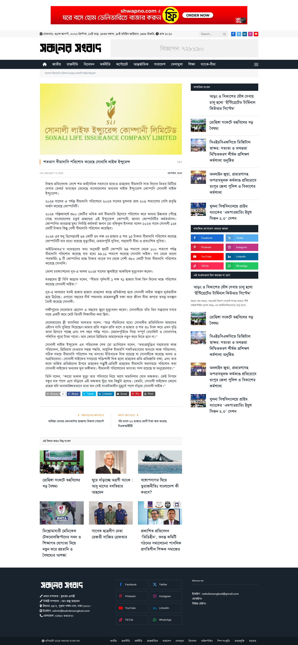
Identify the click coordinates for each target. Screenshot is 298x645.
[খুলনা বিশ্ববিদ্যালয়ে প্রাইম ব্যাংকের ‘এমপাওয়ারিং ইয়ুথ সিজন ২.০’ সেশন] (198, 209)
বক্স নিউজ (172, 173)
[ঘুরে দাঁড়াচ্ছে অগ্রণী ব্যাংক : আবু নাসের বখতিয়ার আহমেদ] (111, 462)
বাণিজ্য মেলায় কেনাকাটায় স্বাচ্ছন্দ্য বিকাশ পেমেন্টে (76, 421)
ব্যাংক (179, 173)
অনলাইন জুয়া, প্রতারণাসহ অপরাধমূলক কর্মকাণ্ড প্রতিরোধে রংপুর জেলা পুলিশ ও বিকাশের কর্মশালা (233, 183)
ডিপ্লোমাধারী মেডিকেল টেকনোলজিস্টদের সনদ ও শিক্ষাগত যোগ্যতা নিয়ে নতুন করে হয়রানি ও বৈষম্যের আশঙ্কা (62, 543)
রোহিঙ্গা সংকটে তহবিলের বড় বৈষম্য (61, 483)
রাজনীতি (72, 64)
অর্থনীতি (105, 64)
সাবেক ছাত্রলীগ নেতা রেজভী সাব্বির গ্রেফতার (109, 534)
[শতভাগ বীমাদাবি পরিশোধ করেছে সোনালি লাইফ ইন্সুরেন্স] (111, 119)
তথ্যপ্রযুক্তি (239, 641)
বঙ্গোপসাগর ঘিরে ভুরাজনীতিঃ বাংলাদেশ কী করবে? (160, 486)
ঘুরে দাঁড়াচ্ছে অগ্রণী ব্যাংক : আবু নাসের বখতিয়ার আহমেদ (112, 486)
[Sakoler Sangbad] (70, 49)
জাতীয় (56, 64)
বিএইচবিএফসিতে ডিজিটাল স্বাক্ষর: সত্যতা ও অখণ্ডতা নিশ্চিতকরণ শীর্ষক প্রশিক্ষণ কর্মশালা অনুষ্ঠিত (230, 151)
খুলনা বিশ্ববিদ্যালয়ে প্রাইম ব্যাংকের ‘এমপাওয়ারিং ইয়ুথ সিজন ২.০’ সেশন (231, 212)
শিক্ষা (191, 64)
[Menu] (256, 64)
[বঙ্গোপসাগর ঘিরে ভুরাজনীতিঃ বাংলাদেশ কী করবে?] (160, 462)
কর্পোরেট (122, 64)
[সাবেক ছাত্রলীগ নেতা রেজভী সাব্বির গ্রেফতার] (111, 513)
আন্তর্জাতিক (141, 64)
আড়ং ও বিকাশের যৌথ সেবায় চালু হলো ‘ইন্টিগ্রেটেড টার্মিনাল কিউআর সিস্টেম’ (232, 102)
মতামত (252, 641)
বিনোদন (89, 64)
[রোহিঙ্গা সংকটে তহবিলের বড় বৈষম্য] (62, 462)
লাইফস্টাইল (207, 641)
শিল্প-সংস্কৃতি (223, 641)
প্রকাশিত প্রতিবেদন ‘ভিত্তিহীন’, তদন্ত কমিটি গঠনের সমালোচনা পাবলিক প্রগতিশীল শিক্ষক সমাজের (161, 540)
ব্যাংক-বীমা (208, 64)
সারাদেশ (159, 64)
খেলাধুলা (177, 64)
